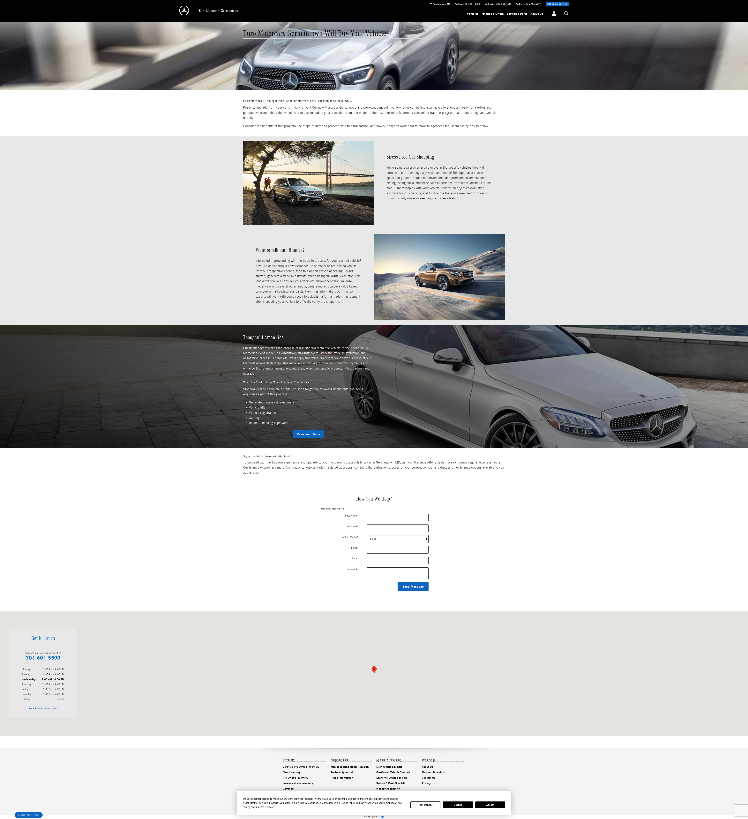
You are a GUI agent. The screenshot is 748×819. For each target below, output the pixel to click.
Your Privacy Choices (372, 817)
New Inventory (291, 772)
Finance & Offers (493, 14)
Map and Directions (433, 772)
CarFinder (288, 788)
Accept (490, 805)
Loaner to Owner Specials (391, 777)
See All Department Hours (43, 708)
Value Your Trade (308, 434)
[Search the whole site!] (566, 14)
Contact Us (428, 777)
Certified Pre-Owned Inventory (301, 767)
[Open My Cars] (553, 14)
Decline (458, 805)
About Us (536, 14)
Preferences (425, 805)
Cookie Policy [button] (348, 803)
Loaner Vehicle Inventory (298, 783)
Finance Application (388, 788)
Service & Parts (517, 14)
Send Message (413, 586)
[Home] (184, 10)
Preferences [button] (266, 807)
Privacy (426, 783)
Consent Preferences (29, 815)
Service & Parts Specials (390, 783)
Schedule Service (557, 4)
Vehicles (472, 14)
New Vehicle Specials (389, 767)
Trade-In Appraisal (342, 772)
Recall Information (342, 777)
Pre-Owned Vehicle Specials (393, 772)
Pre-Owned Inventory (295, 777)
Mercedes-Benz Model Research (350, 767)
